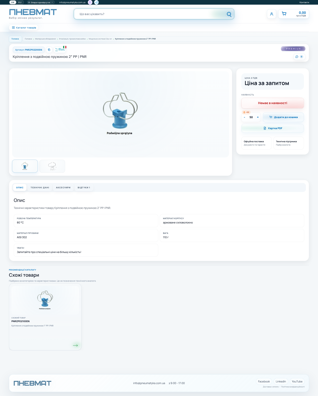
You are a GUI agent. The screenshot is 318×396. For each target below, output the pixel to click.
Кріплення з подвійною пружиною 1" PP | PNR (32, 325)
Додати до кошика (286, 117)
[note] (246, 112)
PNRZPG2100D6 (20, 321)
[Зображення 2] (52, 166)
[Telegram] (96, 2)
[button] (120, 114)
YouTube (297, 381)
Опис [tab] (20, 187)
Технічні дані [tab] (39, 187)
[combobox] (147, 14)
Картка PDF (275, 128)
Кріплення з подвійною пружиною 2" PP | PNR (50, 57)
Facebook (264, 381)
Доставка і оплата (271, 387)
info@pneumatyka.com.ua (72, 2)
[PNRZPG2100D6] (75, 345)
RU (20, 2)
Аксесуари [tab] (63, 187)
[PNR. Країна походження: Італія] (60, 50)
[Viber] (90, 2)
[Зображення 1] (25, 166)
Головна (15, 39)
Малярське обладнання (45, 39)
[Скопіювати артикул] (49, 50)
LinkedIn (281, 381)
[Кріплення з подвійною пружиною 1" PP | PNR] (45, 300)
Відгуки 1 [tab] (84, 187)
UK (13, 2)
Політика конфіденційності (293, 387)
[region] (159, 315)
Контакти (304, 2)
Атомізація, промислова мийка (72, 39)
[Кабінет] (271, 14)
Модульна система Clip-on (100, 39)
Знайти (229, 14)
